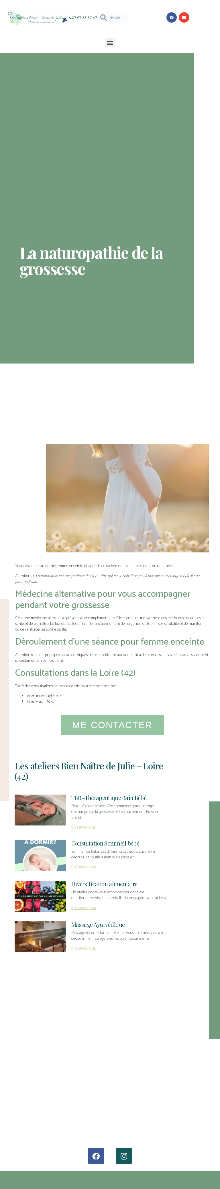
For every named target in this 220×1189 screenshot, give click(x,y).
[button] (110, 42)
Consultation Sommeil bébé (105, 843)
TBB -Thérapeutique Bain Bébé (108, 797)
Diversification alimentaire (104, 884)
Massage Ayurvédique (98, 924)
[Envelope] (184, 17)
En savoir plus (83, 827)
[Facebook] (96, 1156)
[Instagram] (124, 1156)
